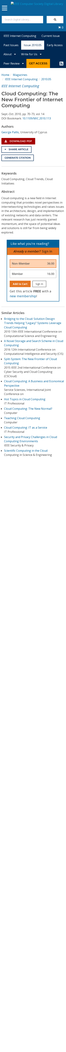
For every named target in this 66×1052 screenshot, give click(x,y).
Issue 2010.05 (33, 45)
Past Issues (11, 45)
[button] (60, 27)
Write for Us (29, 54)
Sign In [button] (47, 251)
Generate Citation (18, 157)
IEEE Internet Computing (20, 36)
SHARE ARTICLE (18, 149)
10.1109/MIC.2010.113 (36, 118)
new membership (23, 296)
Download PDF (20, 141)
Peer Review (12, 63)
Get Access (38, 63)
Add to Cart (20, 284)
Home (5, 75)
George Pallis (10, 132)
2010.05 (46, 79)
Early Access (55, 45)
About (8, 54)
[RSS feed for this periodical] (61, 63)
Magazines (20, 75)
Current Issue (51, 36)
